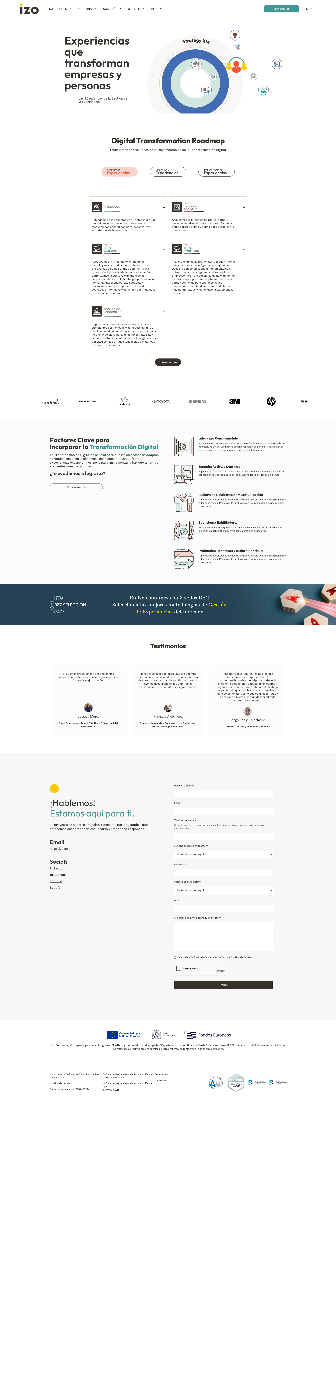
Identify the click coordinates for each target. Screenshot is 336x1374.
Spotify (55, 887)
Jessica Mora (88, 717)
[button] (60, 9)
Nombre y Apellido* (185, 785)
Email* (178, 802)
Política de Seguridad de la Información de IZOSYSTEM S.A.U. (127, 1086)
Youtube (56, 881)
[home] (29, 8)
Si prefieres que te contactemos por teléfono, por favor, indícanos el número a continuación (219, 827)
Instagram (58, 875)
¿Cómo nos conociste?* (187, 881)
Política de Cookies (61, 1083)
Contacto (160, 1080)
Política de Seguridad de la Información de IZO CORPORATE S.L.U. (127, 1076)
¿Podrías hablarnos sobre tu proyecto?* (197, 917)
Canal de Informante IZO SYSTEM (69, 1089)
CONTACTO (281, 8)
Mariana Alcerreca (168, 717)
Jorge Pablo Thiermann (248, 720)
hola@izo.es (59, 849)
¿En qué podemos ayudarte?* (191, 845)
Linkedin (56, 868)
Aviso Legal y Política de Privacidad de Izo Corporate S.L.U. (74, 1076)
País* (177, 900)
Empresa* (180, 864)
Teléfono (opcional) (185, 820)
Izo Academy (162, 1074)
